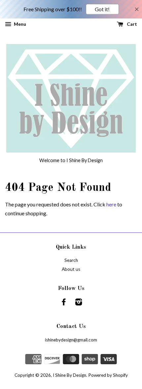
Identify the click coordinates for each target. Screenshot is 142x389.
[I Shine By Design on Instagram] (78, 303)
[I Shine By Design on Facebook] (63, 303)
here (111, 204)
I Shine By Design (69, 375)
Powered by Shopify (108, 375)
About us (71, 269)
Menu (19, 24)
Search (71, 260)
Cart (131, 24)
